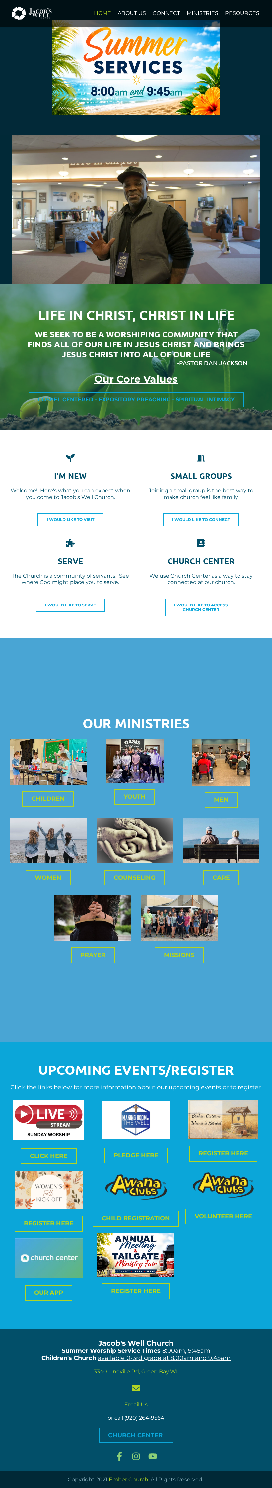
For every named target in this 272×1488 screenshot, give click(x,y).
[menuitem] (102, 13)
